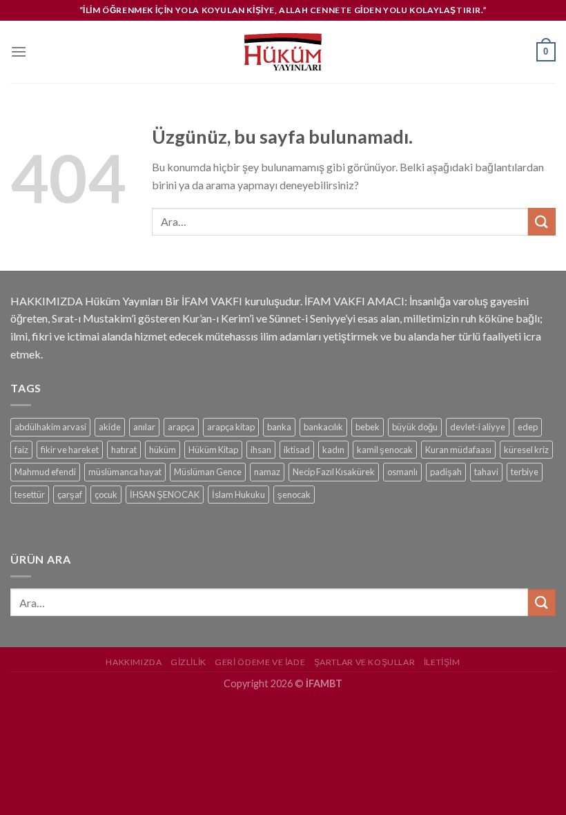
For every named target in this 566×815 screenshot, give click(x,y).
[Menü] (18, 51)
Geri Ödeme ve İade (260, 662)
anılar (144, 426)
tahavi (486, 471)
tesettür (29, 494)
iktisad (297, 449)
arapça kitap (231, 426)
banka (279, 426)
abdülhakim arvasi (50, 426)
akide (110, 426)
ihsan (261, 449)
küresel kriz (526, 449)
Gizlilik (188, 662)
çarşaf (69, 494)
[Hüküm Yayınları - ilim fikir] (283, 51)
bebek (367, 426)
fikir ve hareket (70, 449)
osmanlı (402, 471)
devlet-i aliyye (477, 426)
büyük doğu (415, 426)
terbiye (524, 471)
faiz (21, 449)
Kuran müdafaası (458, 449)
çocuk (106, 494)
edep (528, 426)
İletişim (442, 662)
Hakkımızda (134, 662)
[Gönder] (542, 221)
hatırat (124, 449)
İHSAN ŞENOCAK (164, 494)
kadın (333, 449)
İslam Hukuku (238, 494)
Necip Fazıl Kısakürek (334, 471)
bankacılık (323, 426)
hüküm (162, 449)
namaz (267, 471)
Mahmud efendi (45, 471)
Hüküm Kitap (213, 449)
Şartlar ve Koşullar (365, 662)
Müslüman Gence (208, 471)
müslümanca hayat (125, 471)
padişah (446, 471)
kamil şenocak (385, 449)
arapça (181, 426)
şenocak (294, 494)
